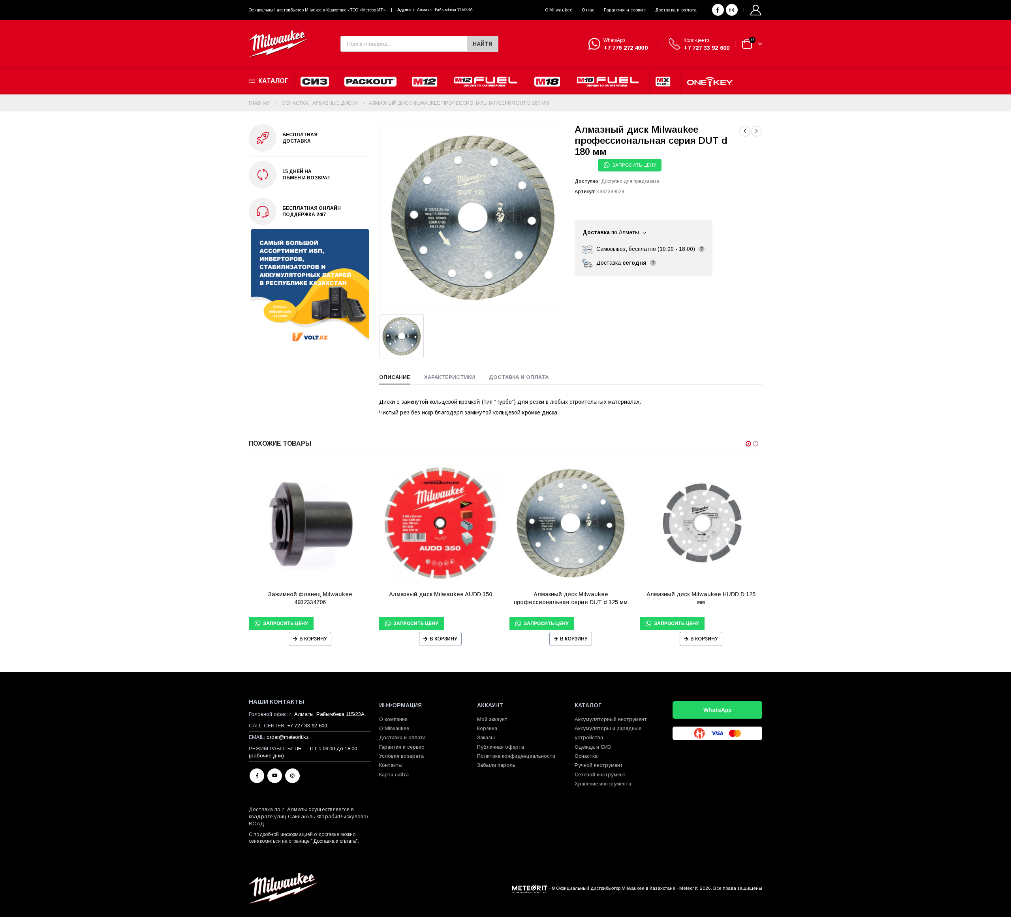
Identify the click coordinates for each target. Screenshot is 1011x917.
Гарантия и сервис (625, 10)
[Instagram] (732, 10)
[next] (756, 131)
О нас (588, 10)
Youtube (274, 775)
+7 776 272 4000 (625, 47)
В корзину (313, 639)
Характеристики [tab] (449, 377)
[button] (748, 443)
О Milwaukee (558, 10)
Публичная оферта (500, 747)
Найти (482, 44)
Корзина (487, 728)
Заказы (486, 737)
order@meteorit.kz (288, 737)
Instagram (292, 775)
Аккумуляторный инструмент (611, 719)
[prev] (744, 131)
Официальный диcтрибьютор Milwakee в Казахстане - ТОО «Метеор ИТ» (317, 10)
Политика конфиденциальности (516, 756)
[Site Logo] (278, 44)
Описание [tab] (394, 377)
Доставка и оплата (676, 10)
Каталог (273, 80)
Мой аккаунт (492, 719)
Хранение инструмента (603, 784)
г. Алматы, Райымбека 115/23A (443, 10)
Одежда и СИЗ (593, 747)
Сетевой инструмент (600, 775)
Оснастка (586, 756)
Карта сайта (394, 775)
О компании (393, 719)
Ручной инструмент (599, 765)
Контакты (390, 765)
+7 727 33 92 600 (706, 47)
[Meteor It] (529, 888)
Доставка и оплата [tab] (519, 377)
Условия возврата (401, 756)
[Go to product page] (310, 523)
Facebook (257, 775)
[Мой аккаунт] (756, 10)
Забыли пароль (496, 765)
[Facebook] (718, 10)
